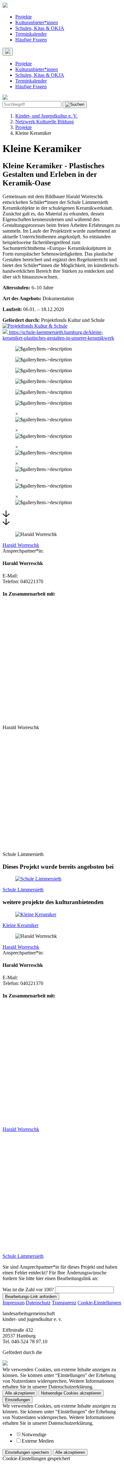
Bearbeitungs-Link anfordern (31, 1296)
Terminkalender (31, 34)
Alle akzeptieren (20, 1393)
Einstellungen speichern (27, 1452)
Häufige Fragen (31, 39)
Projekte (23, 16)
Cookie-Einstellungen (99, 1302)
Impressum (13, 1302)
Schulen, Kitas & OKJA (39, 28)
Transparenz (64, 1302)
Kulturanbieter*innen (36, 22)
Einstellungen (17, 1399)
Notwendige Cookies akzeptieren (71, 1393)
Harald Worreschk (21, 545)
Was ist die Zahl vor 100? (28, 1289)
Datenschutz (38, 1302)
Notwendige (34, 1434)
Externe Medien (38, 1441)
